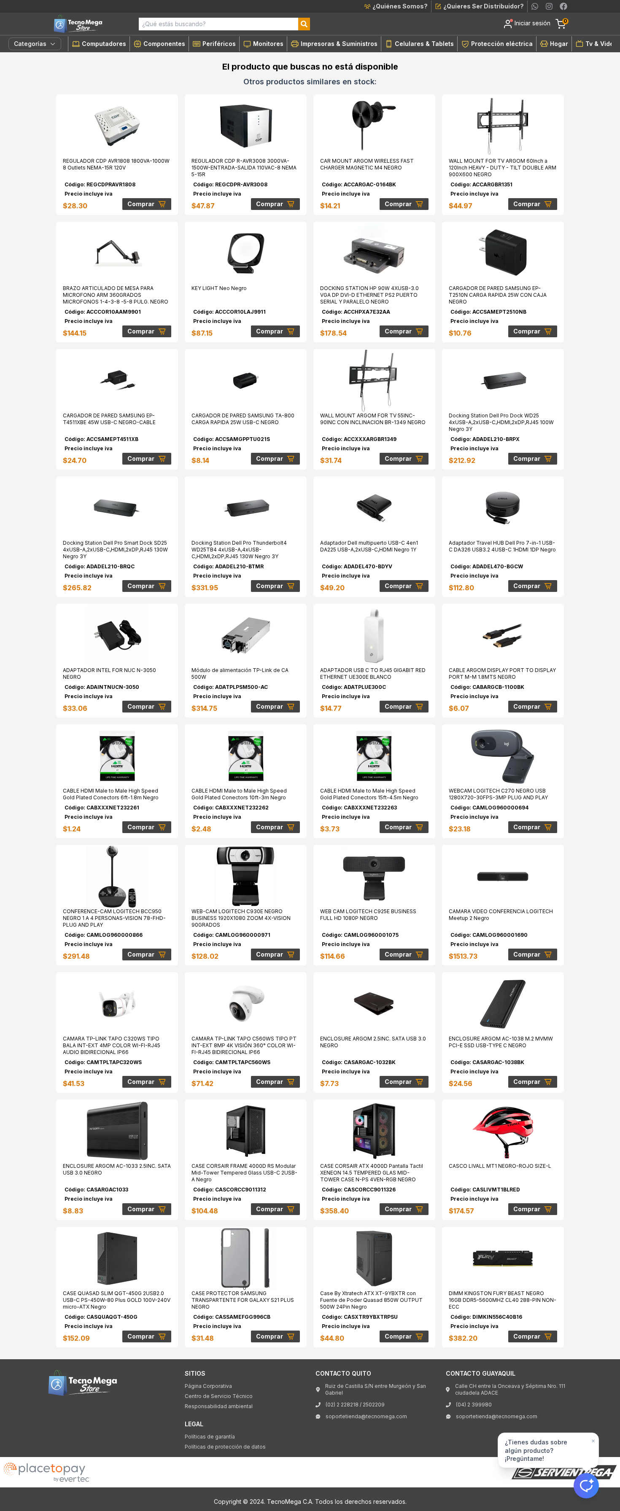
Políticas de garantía (210, 1436)
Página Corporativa (208, 1386)
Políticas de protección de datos (225, 1447)
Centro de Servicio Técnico (219, 1396)
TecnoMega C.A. (290, 1501)
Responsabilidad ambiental (219, 1406)
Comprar (140, 203)
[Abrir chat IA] (586, 1485)
